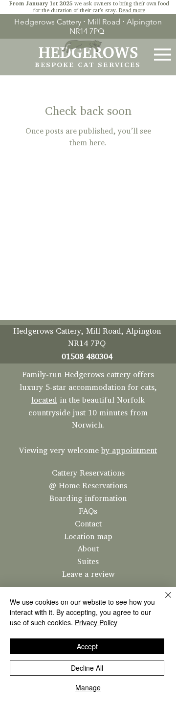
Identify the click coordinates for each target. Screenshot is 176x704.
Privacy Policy (96, 622)
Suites (88, 561)
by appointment (129, 450)
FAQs (88, 511)
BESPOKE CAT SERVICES (88, 64)
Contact (88, 523)
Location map (88, 536)
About (88, 548)
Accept (87, 646)
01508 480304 (87, 356)
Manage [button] (88, 687)
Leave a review (88, 574)
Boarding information (88, 498)
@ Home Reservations (88, 485)
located (44, 400)
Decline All (87, 668)
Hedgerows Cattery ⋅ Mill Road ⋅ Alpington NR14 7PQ (88, 26)
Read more (132, 10)
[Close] (162, 601)
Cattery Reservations (88, 472)
